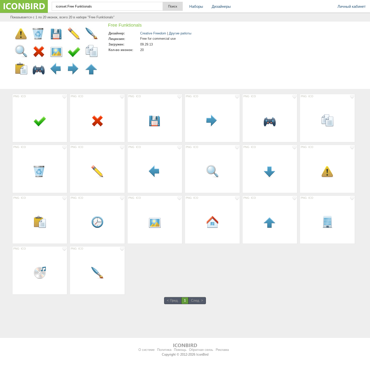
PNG (16, 96)
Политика (164, 350)
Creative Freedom (153, 33)
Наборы (196, 6)
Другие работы (180, 33)
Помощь (180, 350)
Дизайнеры (221, 6)
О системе (146, 350)
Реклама (222, 350)
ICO (23, 96)
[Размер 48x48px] (40, 120)
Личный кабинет (352, 6)
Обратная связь (201, 350)
